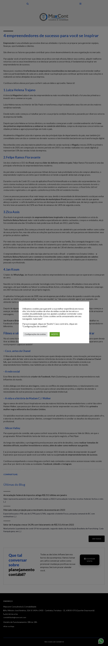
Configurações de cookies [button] (35, 334)
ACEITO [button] (54, 334)
